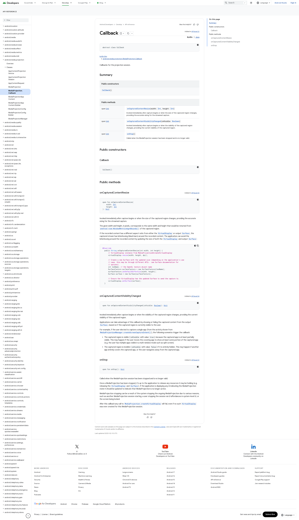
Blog (101, 3)
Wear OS (126, 476)
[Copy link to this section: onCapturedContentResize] (131, 192)
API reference (10, 12)
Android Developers (106, 24)
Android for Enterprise (42, 476)
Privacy (81, 487)
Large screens (128, 472)
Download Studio (217, 483)
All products (119, 504)
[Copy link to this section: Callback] (111, 160)
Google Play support (262, 480)
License (45, 514)
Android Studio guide (219, 472)
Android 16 (171, 476)
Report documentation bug (265, 476)
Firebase (85, 504)
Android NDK (215, 487)
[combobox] (235, 3)
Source (36, 483)
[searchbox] (16, 20)
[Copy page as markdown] (128, 33)
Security (37, 480)
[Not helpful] (197, 24)
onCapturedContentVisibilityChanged (144, 121)
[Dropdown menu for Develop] (72, 3)
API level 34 (195, 193)
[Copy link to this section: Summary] (114, 75)
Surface (185, 233)
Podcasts (37, 495)
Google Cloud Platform (101, 504)
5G (79, 491)
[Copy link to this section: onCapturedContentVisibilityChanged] (143, 296)
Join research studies (262, 483)
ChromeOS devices (130, 480)
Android (37, 472)
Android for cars (129, 483)
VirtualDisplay (165, 233)
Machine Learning (85, 476)
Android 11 (170, 495)
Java (197, 37)
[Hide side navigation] (28, 515)
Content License (159, 427)
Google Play (83, 3)
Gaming (81, 472)
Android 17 (171, 472)
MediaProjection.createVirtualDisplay (143, 404)
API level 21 (195, 31)
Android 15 (171, 480)
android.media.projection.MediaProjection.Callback (122, 59)
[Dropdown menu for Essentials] (36, 3)
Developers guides (217, 476)
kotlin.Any (103, 56)
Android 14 (171, 483)
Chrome (74, 504)
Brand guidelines (56, 514)
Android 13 (171, 487)
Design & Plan (47, 3)
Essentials (28, 3)
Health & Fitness (84, 480)
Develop (65, 3)
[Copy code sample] (197, 245)
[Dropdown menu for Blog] (106, 3)
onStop (130, 134)
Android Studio (281, 3)
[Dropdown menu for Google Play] (91, 3)
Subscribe (270, 514)
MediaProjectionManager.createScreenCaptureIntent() (125, 332)
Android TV (127, 487)
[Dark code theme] (197, 44)
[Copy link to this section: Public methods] (123, 182)
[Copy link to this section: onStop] (110, 360)
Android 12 (171, 491)
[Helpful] (194, 24)
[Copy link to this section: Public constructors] (128, 150)
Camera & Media (84, 483)
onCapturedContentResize (138, 109)
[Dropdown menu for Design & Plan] (56, 3)
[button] (15, 26)
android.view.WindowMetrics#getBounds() (119, 229)
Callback (106, 90)
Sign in (293, 3)
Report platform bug (262, 472)
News (36, 487)
